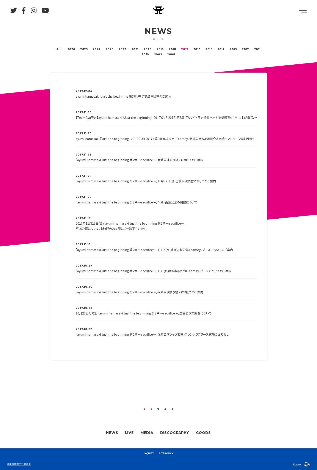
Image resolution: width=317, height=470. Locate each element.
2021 (135, 49)
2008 (171, 54)
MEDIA (147, 433)
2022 (122, 49)
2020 (147, 49)
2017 (184, 49)
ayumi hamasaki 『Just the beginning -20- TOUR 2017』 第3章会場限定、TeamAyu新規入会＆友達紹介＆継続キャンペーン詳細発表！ (165, 139)
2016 (196, 49)
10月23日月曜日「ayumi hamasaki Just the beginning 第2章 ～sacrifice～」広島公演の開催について (144, 313)
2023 (109, 49)
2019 (160, 49)
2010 (145, 54)
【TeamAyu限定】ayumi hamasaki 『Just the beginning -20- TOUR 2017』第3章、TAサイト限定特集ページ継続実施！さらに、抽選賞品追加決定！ (166, 117)
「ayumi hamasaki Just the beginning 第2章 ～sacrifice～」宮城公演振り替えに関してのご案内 (139, 160)
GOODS (203, 433)
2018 (172, 49)
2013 (233, 49)
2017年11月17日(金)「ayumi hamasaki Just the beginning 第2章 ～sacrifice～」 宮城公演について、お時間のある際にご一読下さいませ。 (130, 226)
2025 (84, 49)
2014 (221, 49)
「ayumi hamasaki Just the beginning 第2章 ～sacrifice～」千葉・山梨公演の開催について (136, 202)
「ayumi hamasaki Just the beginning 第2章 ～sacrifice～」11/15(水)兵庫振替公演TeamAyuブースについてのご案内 (154, 250)
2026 (71, 49)
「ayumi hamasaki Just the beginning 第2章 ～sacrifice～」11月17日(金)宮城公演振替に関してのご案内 (146, 181)
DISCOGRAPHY (174, 433)
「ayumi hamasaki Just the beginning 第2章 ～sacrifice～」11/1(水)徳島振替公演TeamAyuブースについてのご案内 (153, 271)
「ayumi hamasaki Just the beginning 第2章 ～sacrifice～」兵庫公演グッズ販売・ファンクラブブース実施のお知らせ (152, 334)
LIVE (129, 433)
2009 (158, 54)
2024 (96, 49)
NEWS (112, 433)
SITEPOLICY (166, 453)
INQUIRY (149, 453)
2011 (257, 49)
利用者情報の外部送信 (19, 464)
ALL (59, 49)
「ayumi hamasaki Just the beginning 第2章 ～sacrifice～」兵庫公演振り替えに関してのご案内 (139, 292)
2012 (245, 49)
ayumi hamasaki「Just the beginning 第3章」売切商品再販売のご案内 (123, 96)
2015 (209, 49)
